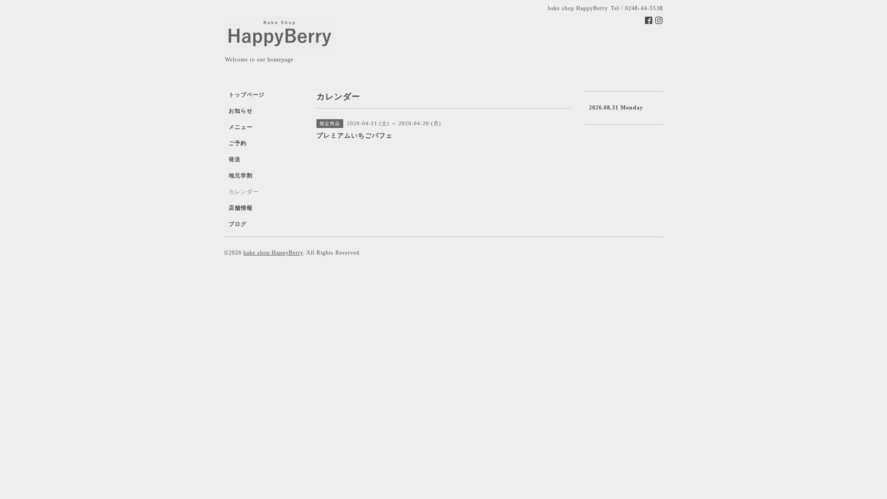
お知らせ (241, 111)
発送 (235, 159)
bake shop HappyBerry (273, 253)
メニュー (241, 127)
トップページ (247, 94)
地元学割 (241, 175)
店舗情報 (241, 208)
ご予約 (238, 143)
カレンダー (244, 192)
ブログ (238, 224)
